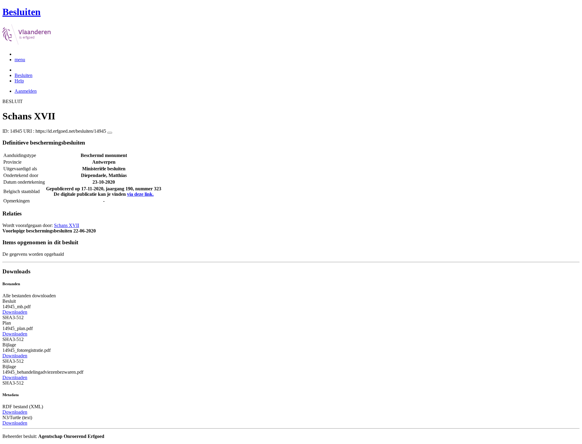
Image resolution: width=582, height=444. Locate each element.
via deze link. (140, 194)
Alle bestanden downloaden (29, 295)
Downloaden (14, 312)
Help (19, 80)
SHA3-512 (13, 317)
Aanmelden (26, 91)
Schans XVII (66, 225)
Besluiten (23, 75)
